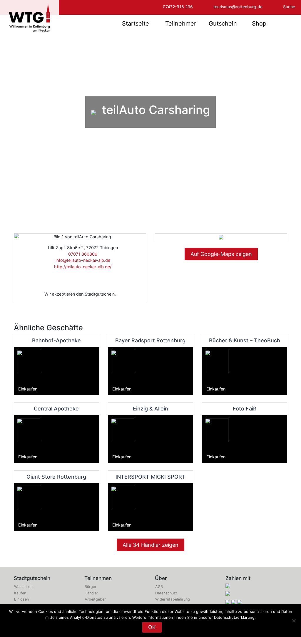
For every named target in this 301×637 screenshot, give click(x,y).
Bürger (90, 586)
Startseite (135, 23)
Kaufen (20, 593)
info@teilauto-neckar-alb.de (81, 260)
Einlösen (21, 599)
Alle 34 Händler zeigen (150, 545)
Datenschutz (166, 593)
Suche (289, 6)
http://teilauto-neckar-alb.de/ (81, 266)
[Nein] (294, 620)
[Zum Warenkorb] (288, 23)
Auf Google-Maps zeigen (221, 254)
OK (152, 627)
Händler (91, 593)
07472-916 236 (178, 6)
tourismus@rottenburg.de (237, 6)
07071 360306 (81, 254)
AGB (159, 586)
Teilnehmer (180, 23)
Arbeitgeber (95, 599)
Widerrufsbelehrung (172, 599)
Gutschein (223, 23)
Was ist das (24, 586)
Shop (259, 23)
